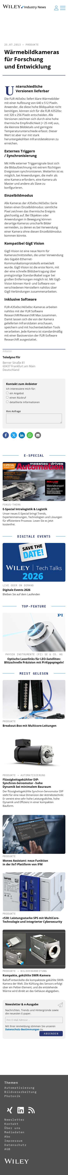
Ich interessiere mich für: (21, 388)
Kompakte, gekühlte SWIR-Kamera (27, 975)
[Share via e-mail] (38, 435)
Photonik (12, 1096)
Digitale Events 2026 (16, 590)
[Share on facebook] (6, 435)
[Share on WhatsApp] (30, 435)
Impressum (13, 1140)
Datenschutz (15, 1145)
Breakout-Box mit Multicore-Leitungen (29, 726)
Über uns (12, 1128)
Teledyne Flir (11, 357)
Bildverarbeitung (34, 971)
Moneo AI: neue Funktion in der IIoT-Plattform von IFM (25, 862)
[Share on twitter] (14, 435)
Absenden (51, 1033)
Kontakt (11, 1123)
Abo (7, 1136)
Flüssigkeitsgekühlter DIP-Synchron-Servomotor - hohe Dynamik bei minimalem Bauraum (27, 783)
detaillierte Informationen (25, 402)
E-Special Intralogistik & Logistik (25, 509)
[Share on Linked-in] (22, 435)
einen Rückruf (18, 397)
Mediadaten (14, 1132)
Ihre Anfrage (13, 411)
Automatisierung (33, 775)
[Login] (56, 8)
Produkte (32, 44)
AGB (7, 1149)
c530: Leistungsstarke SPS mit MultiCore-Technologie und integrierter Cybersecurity (32, 920)
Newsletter (14, 1119)
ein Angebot (17, 393)
